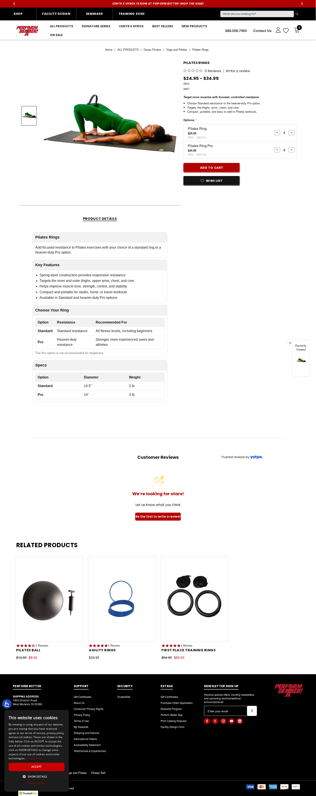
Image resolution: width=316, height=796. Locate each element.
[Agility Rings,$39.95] (122, 599)
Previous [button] (14, 4)
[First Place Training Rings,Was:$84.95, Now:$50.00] (194, 599)
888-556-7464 (236, 30)
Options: (190, 120)
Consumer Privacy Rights (88, 709)
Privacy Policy (82, 715)
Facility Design (56, 14)
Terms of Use (81, 721)
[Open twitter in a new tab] (215, 721)
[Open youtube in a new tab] (232, 721)
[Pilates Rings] (301, 360)
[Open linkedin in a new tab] (240, 721)
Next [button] (302, 4)
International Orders (85, 739)
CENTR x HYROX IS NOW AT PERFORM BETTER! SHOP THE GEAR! (158, 3)
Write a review (238, 71)
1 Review (114, 645)
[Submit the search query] (297, 14)
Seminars (94, 14)
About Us (79, 703)
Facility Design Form (172, 727)
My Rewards (81, 727)
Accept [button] (36, 767)
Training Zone (131, 14)
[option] (301, 365)
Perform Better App (172, 715)
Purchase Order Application (177, 703)
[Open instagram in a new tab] (223, 721)
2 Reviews (41, 645)
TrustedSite (123, 697)
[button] (36, 776)
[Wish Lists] (285, 30)
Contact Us (262, 30)
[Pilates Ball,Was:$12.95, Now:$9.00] (49, 599)
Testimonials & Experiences (90, 751)
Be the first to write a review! (158, 516)
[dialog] (36, 751)
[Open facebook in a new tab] (207, 721)
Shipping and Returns (86, 733)
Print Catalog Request (173, 721)
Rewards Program (171, 709)
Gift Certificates (82, 697)
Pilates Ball (98, 773)
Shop (18, 14)
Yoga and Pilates (76, 773)
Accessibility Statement (87, 745)
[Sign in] (276, 29)
